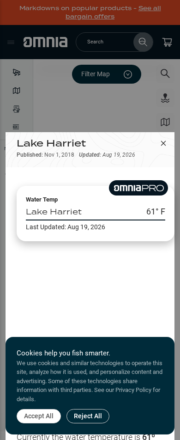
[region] (90, 296)
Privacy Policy (133, 389)
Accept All (39, 416)
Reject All (88, 416)
